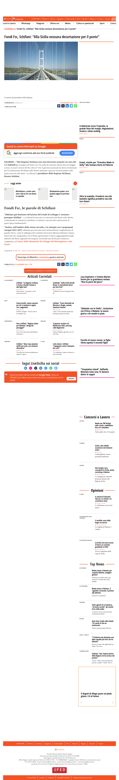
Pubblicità (51, 778)
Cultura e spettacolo (79, 23)
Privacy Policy (31, 778)
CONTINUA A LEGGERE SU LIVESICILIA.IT (40, 271)
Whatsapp (19, 23)
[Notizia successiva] (75, 183)
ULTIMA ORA (35, 19)
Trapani (107, 19)
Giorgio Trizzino (100, 525)
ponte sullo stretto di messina (33, 251)
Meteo (61, 23)
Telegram (34, 23)
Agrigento (60, 19)
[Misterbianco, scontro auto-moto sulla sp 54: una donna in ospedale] (20, 194)
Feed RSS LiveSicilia (63, 778)
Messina (85, 19)
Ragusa (92, 19)
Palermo (45, 19)
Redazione (19, 103)
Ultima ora (48, 23)
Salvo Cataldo (58, 289)
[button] (81, 702)
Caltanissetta (70, 19)
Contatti (42, 778)
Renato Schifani (52, 251)
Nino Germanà (100, 549)
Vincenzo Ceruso (101, 503)
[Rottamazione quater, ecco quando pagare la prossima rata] (54, 194)
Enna (78, 19)
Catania (52, 19)
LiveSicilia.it (9, 28)
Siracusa (100, 19)
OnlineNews (84, 133)
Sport (96, 23)
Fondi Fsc (16, 251)
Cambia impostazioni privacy (82, 778)
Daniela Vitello (100, 474)
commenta (44, 257)
